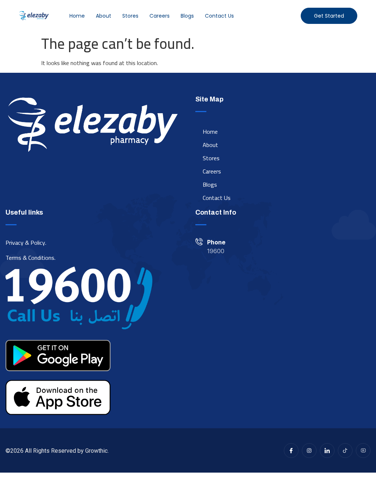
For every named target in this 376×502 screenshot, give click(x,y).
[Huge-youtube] (363, 450)
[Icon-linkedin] (327, 450)
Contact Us (219, 15)
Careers (159, 15)
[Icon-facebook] (291, 450)
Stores (130, 15)
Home (77, 15)
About (103, 15)
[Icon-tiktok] (345, 450)
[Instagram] (309, 450)
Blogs (187, 15)
